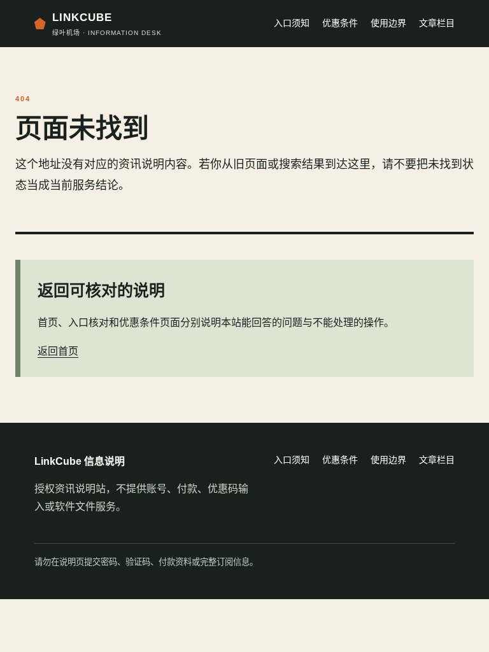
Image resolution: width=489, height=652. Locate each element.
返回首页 (58, 351)
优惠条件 (340, 23)
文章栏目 (437, 23)
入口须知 (291, 23)
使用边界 (388, 23)
